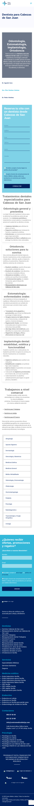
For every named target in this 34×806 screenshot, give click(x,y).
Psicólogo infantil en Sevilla (11, 740)
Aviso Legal (5, 800)
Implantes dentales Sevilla (11, 649)
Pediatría (8, 498)
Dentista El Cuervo (8, 639)
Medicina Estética (11, 462)
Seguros (5, 668)
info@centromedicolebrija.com (18, 722)
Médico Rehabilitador (12, 474)
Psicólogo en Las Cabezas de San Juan (16, 744)
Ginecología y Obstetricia (13, 456)
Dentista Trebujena (8, 635)
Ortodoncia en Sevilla (9, 653)
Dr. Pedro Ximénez (8, 97)
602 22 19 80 (11, 718)
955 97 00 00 (11, 715)
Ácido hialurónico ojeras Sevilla (13, 678)
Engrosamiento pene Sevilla (12, 690)
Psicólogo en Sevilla (9, 736)
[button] (31, 3)
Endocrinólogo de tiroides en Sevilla (14, 704)
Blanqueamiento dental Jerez (12, 645)
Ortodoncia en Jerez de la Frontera (14, 647)
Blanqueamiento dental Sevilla (12, 643)
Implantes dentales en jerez (12, 651)
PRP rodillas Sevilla (9, 686)
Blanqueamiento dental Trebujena (14, 637)
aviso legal (21, 168)
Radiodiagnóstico (11, 510)
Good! (9, 801)
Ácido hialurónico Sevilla (10, 676)
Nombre (4, 554)
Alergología (9, 439)
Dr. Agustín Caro (7, 83)
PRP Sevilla (6, 684)
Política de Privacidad (26, 800)
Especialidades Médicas (10, 663)
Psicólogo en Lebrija (9, 738)
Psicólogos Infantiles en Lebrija (13, 742)
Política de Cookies (14, 800)
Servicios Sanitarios (9, 666)
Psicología (9, 504)
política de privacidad (10, 170)
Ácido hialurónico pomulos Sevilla (14, 680)
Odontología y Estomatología (15, 480)
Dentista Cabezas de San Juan (13, 629)
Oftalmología (10, 486)
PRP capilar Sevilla (8, 688)
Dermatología (10, 450)
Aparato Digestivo (11, 444)
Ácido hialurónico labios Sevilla (13, 682)
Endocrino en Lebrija (9, 698)
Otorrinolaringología (12, 492)
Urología (8, 524)
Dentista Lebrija (7, 641)
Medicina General (11, 468)
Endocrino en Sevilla (9, 700)
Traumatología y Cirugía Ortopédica (13, 517)
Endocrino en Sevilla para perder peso (15, 702)
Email (4, 562)
